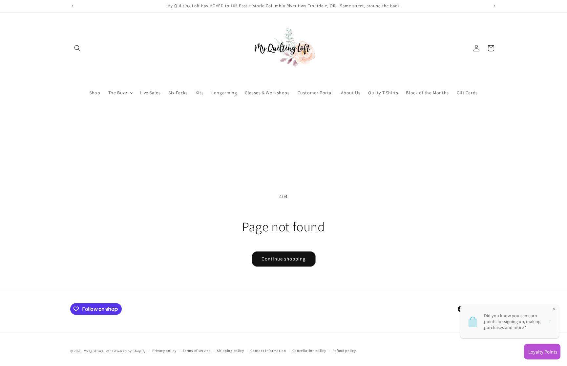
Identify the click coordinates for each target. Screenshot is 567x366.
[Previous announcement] (72, 6)
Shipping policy (230, 350)
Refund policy (344, 350)
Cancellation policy (309, 350)
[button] (77, 48)
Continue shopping (284, 259)
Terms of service (196, 350)
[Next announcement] (494, 6)
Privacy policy (164, 350)
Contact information (268, 350)
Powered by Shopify (129, 351)
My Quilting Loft (98, 351)
